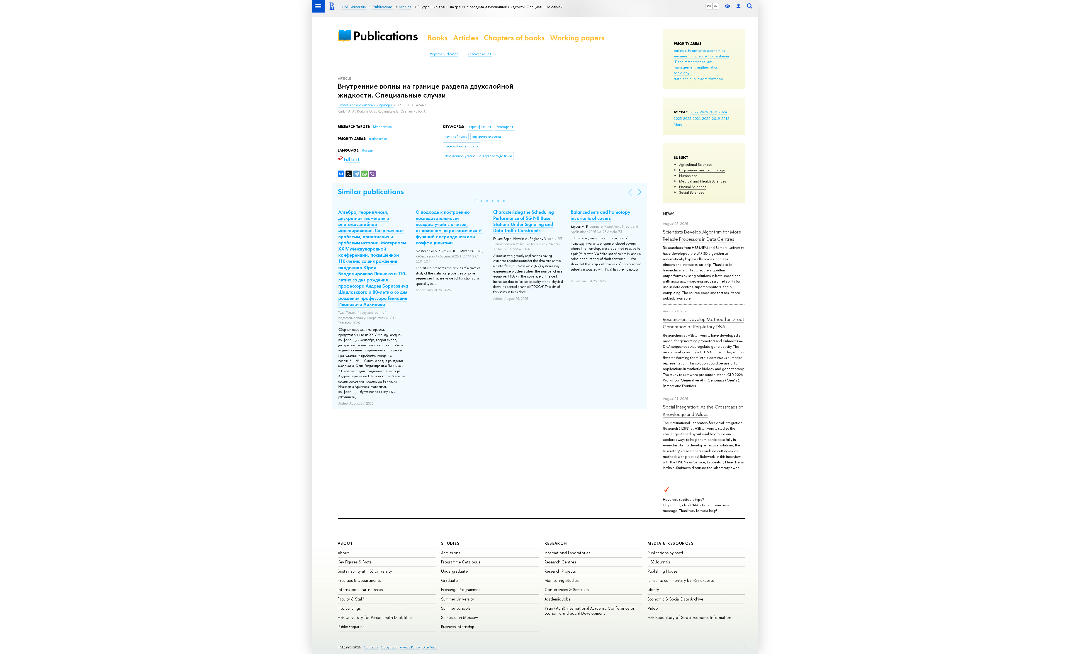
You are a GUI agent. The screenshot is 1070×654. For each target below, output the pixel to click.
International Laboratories (567, 552)
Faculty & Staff (351, 599)
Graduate (449, 580)
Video (653, 608)
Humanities (688, 175)
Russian (367, 150)
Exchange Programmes (460, 589)
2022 (687, 118)
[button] (476, 201)
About (345, 543)
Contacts (371, 647)
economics (716, 50)
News (669, 214)
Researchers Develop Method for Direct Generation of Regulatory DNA (703, 323)
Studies (450, 543)
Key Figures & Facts (354, 562)
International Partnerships (360, 589)
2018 (725, 118)
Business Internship (457, 626)
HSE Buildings (349, 608)
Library (653, 589)
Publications (385, 35)
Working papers (577, 38)
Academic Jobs (557, 599)
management (685, 67)
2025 (713, 111)
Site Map (430, 647)
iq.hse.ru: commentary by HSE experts (681, 580)
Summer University (457, 599)
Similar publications (371, 191)
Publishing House (662, 571)
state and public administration (698, 78)
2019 (716, 118)
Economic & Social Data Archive (675, 599)
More (678, 124)
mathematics (707, 67)
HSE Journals (659, 562)
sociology (681, 72)
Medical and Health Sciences (702, 181)
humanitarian (718, 56)
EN (716, 6)
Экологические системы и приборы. (366, 105)
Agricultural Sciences (695, 164)
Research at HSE (480, 54)
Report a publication (444, 54)
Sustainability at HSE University (365, 571)
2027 (694, 111)
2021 (697, 118)
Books (437, 38)
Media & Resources (671, 543)
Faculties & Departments (359, 580)
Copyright (389, 647)
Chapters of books (514, 38)
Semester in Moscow (459, 617)
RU (709, 6)
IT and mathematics (689, 61)
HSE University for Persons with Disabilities (375, 617)
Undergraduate (454, 571)
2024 (723, 111)
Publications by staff (666, 552)
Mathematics (382, 127)
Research (555, 543)
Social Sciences (691, 192)
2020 (706, 118)
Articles (465, 38)
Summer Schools (455, 608)
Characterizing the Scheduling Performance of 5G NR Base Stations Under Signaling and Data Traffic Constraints (523, 221)
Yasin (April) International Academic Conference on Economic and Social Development (589, 611)
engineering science (690, 56)
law (709, 61)
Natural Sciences (692, 186)
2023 (678, 118)
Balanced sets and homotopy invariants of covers (600, 215)
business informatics (690, 50)
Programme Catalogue (461, 562)
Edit (742, 646)
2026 (704, 111)
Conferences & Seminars (566, 589)
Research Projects (560, 571)
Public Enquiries (351, 626)
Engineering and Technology (702, 169)
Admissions (450, 552)
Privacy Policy (410, 647)
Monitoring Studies (561, 580)
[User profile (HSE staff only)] (738, 6)
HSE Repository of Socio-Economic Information (689, 617)
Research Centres (560, 562)
